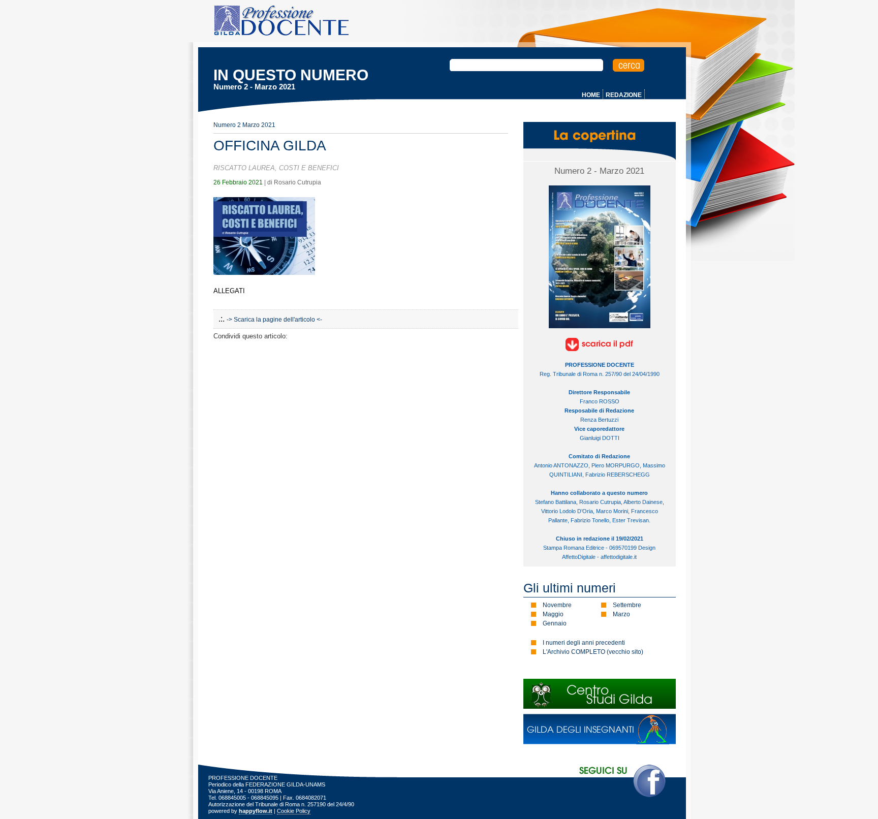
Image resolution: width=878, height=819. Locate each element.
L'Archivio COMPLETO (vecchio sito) (593, 651)
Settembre (627, 605)
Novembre (557, 605)
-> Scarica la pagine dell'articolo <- (274, 319)
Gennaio (555, 623)
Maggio (553, 614)
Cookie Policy (293, 811)
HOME (591, 95)
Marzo (621, 614)
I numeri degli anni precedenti (584, 642)
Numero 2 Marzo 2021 (244, 125)
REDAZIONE (624, 95)
